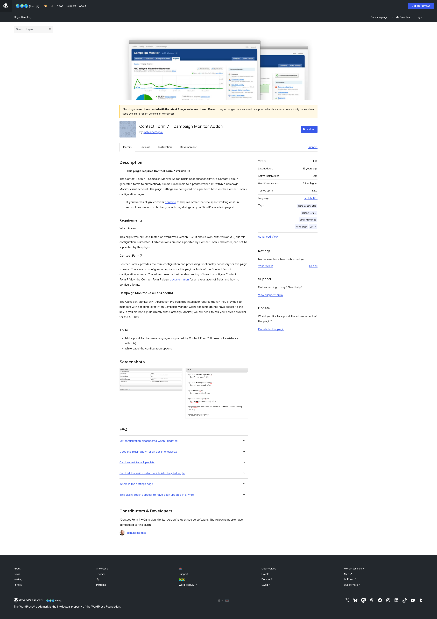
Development (188, 147)
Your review (265, 266)
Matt (348, 574)
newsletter (301, 226)
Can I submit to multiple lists (136, 462)
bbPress (350, 579)
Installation (165, 147)
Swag (266, 584)
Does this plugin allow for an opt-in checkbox (148, 451)
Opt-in (313, 226)
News (17, 574)
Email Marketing (308, 219)
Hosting (18, 579)
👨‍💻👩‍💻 (182, 579)
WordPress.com (354, 568)
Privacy (18, 584)
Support (313, 147)
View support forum (270, 295)
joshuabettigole (153, 132)
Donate (267, 579)
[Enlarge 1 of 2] (178, 372)
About (17, 568)
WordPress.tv (188, 584)
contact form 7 (309, 213)
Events (265, 574)
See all (313, 266)
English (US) (311, 198)
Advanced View (268, 236)
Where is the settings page (136, 484)
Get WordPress (421, 5)
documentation (179, 279)
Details (127, 147)
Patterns (101, 584)
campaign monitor (307, 206)
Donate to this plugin (271, 329)
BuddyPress (352, 584)
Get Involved (269, 568)
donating (170, 202)
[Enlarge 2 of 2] (243, 372)
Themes (100, 574)
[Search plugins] (49, 29)
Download (309, 129)
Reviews (145, 147)
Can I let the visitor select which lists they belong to (152, 473)
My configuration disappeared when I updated (148, 441)
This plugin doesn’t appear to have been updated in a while (156, 494)
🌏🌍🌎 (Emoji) (54, 600)
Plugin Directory (23, 17)
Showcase (102, 568)
